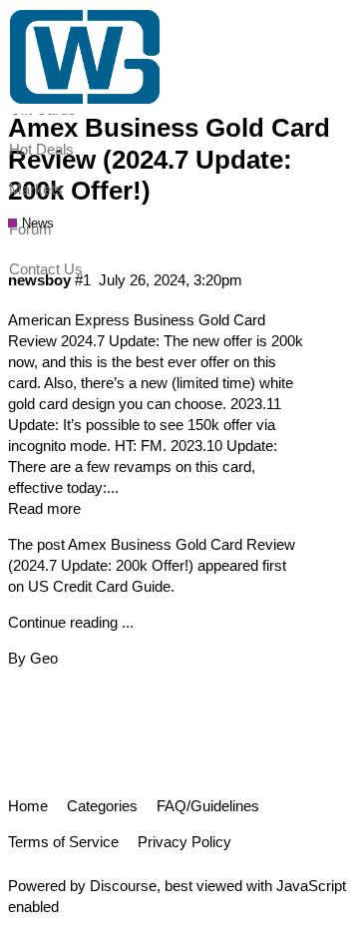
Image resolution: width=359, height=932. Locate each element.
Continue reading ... (71, 622)
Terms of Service (63, 841)
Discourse (123, 885)
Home (28, 805)
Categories (102, 805)
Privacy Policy (184, 841)
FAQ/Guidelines (208, 805)
